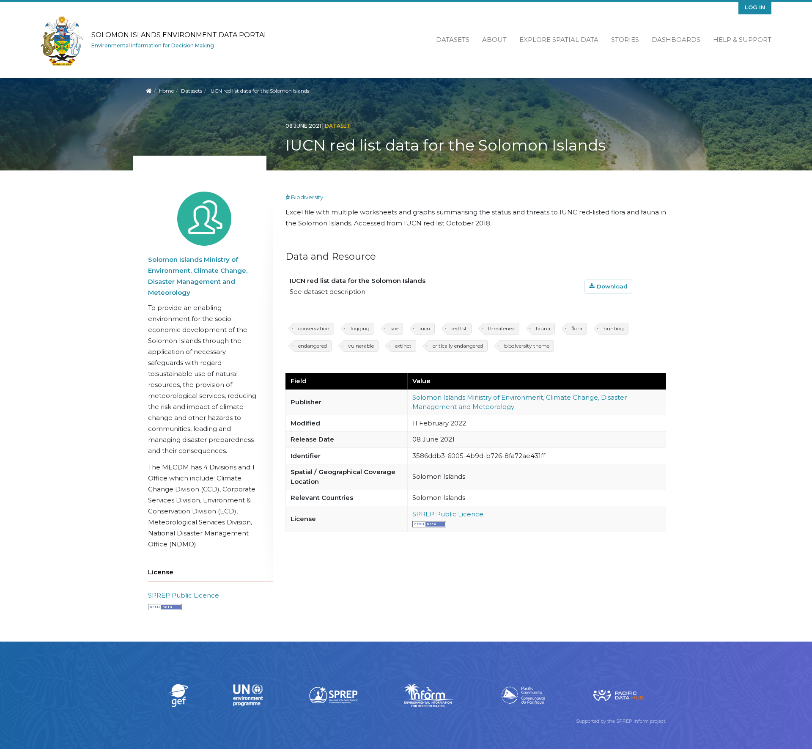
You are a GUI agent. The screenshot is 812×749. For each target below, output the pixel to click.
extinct (403, 346)
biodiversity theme (526, 346)
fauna (543, 328)
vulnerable (361, 346)
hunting (614, 328)
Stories (625, 40)
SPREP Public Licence (183, 595)
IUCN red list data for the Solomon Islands (357, 281)
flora (576, 328)
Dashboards (676, 40)
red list (459, 328)
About (494, 40)
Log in (755, 7)
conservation (313, 328)
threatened (501, 328)
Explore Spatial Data (558, 40)
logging (360, 328)
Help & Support (742, 40)
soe (394, 328)
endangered (312, 346)
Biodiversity (304, 197)
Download (612, 286)
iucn (425, 328)
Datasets (452, 40)
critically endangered (458, 346)
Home (166, 91)
